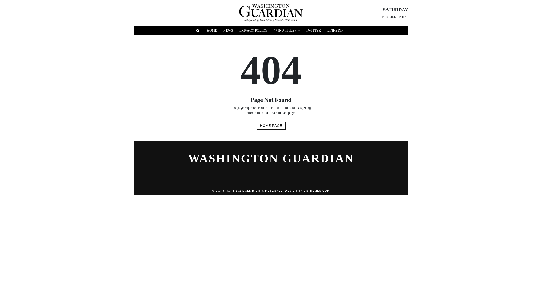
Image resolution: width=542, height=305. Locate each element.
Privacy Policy (253, 30)
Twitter (313, 30)
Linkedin (335, 30)
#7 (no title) (285, 30)
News (228, 30)
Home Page (271, 126)
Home (212, 30)
